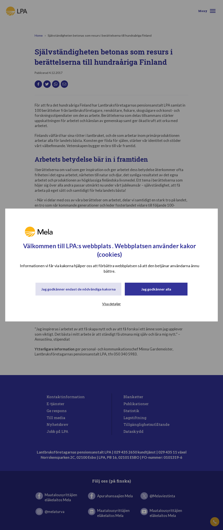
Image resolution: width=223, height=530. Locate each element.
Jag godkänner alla (156, 289)
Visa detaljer (111, 304)
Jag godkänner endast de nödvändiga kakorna (78, 289)
